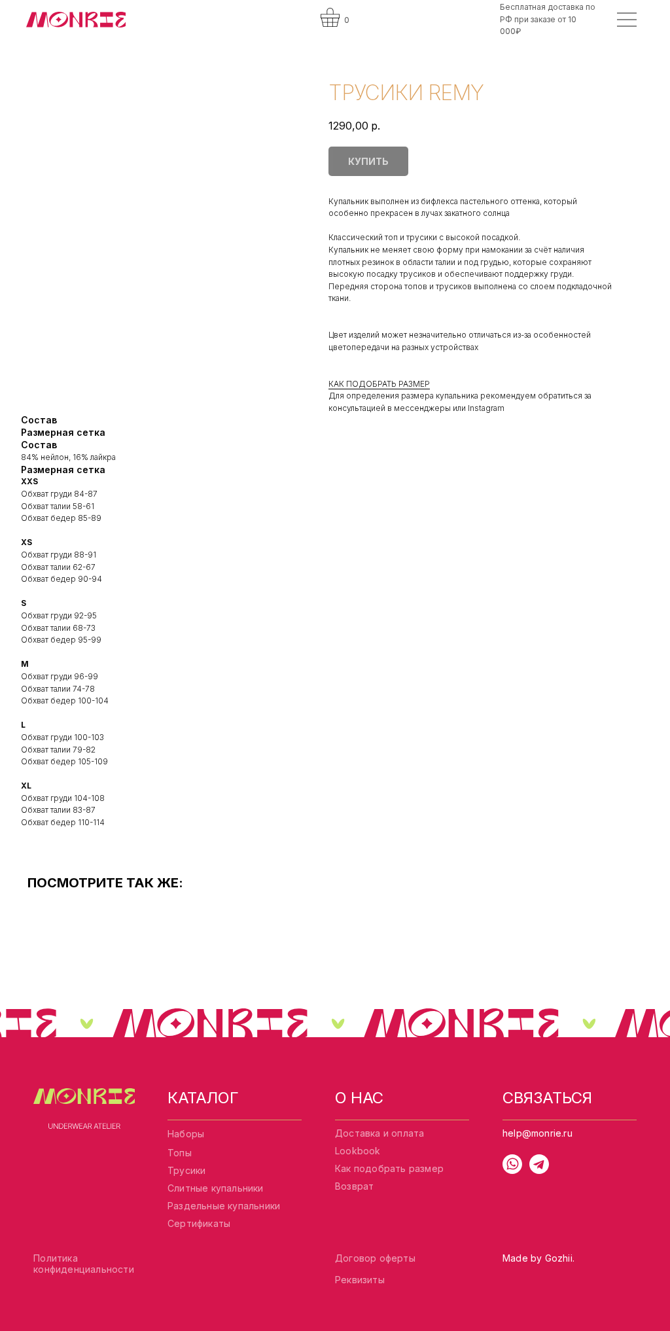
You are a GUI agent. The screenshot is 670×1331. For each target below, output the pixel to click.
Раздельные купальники (224, 1205)
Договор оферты (375, 1258)
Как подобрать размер (389, 1168)
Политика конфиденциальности (83, 1263)
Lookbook (358, 1150)
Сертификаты (199, 1223)
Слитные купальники (216, 1188)
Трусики (186, 1170)
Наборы (186, 1133)
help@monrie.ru (537, 1133)
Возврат (354, 1186)
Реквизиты (360, 1279)
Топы (180, 1152)
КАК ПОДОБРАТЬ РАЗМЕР (379, 384)
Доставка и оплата (379, 1133)
